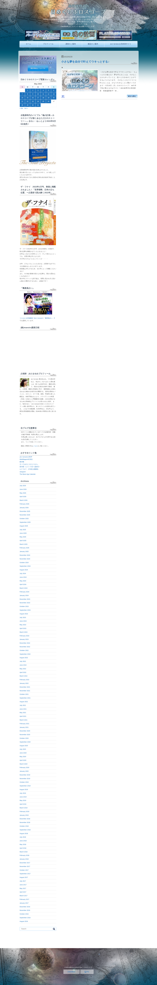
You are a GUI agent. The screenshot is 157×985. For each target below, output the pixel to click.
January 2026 (24, 507)
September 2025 (25, 522)
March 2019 (23, 808)
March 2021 (23, 720)
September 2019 (25, 786)
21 (22, 101)
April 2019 (23, 804)
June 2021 (23, 709)
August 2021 (24, 702)
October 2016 (24, 914)
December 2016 (25, 907)
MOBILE (71, 972)
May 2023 (23, 625)
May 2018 (23, 844)
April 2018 (23, 848)
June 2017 (23, 885)
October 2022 (24, 650)
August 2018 (24, 833)
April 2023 (23, 628)
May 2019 (23, 800)
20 (53, 98)
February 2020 (24, 767)
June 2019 (23, 797)
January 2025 (24, 551)
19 (48, 98)
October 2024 (24, 562)
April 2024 (23, 584)
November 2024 (25, 559)
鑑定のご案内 (93, 44)
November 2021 (25, 691)
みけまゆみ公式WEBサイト (120, 44)
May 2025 (23, 537)
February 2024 (24, 592)
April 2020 (23, 760)
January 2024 (24, 595)
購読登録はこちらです (38, 68)
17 (38, 98)
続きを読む (132, 96)
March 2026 (23, 500)
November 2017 (25, 866)
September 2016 (25, 918)
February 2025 (24, 548)
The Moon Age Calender (28, 474)
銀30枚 (22, 462)
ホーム (28, 44)
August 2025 (24, 526)
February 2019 (24, 811)
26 (48, 101)
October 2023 (24, 606)
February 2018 (24, 855)
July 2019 (23, 793)
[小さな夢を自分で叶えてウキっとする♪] (80, 80)
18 (43, 98)
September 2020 (25, 742)
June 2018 (23, 841)
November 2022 (25, 647)
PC (87, 972)
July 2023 (23, 617)
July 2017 (23, 881)
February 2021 (24, 723)
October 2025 (24, 518)
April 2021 (23, 716)
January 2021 (24, 727)
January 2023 (24, 639)
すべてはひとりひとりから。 (29, 464)
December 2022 (25, 643)
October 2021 (24, 694)
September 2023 (25, 610)
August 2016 (24, 921)
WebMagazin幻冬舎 (26, 459)
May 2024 (23, 581)
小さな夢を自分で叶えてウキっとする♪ (85, 61)
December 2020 (25, 731)
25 (43, 101)
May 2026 (23, 493)
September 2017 (25, 874)
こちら (35, 446)
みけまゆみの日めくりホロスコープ (82, 967)
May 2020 (23, 756)
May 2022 (23, 669)
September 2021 (25, 698)
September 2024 (25, 566)
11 (43, 94)
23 (33, 101)
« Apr (21, 108)
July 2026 (23, 485)
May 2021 (23, 712)
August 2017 (24, 877)
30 (33, 105)
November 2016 (25, 910)
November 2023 (25, 603)
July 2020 (23, 749)
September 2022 (25, 654)
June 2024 (23, 577)
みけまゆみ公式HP (26, 457)
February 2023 (24, 636)
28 (22, 105)
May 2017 (23, 888)
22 (27, 101)
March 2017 (23, 896)
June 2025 (23, 533)
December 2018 (25, 819)
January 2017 (24, 903)
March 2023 (23, 632)
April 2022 (23, 672)
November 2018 (25, 822)
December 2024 (25, 555)
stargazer (23, 472)
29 (27, 105)
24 (38, 101)
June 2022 (23, 665)
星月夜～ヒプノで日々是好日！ (30, 467)
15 (27, 98)
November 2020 (25, 734)
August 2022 (24, 658)
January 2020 (24, 771)
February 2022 (24, 680)
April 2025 (23, 540)
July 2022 (23, 661)
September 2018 (25, 830)
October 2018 (24, 826)
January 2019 (24, 815)
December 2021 (25, 687)
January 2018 (24, 859)
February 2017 (24, 899)
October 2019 (24, 782)
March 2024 (23, 588)
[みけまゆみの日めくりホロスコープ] (79, 13)
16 (33, 98)
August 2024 (24, 570)
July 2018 (23, 837)
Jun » (26, 108)
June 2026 (23, 489)
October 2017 (24, 870)
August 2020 (24, 745)
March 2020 (23, 764)
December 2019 (25, 775)
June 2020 (23, 753)
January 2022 (24, 683)
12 (48, 94)
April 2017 (23, 892)
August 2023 (24, 614)
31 (38, 105)
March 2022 (23, 676)
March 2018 (23, 852)
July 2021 (23, 705)
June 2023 (23, 621)
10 (38, 94)
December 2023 (25, 599)
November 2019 (25, 778)
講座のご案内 (70, 44)
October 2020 (24, 738)
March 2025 (23, 544)
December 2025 (25, 511)
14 (22, 98)
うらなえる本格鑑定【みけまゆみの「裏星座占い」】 (37, 318)
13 (53, 94)
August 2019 (24, 789)
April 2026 (23, 496)
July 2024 (23, 573)
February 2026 (24, 504)
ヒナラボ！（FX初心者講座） (29, 469)
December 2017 (25, 863)
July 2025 (23, 529)
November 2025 (25, 515)
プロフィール (48, 44)
